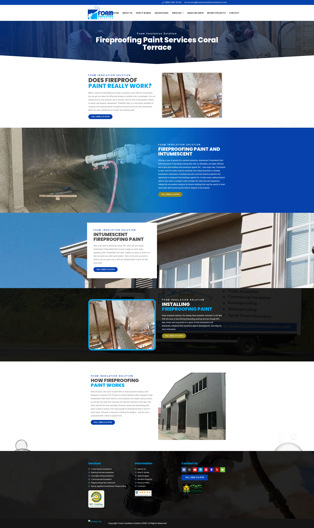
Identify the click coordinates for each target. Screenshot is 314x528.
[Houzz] (222, 469)
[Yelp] (217, 469)
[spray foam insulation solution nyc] (100, 13)
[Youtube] (195, 469)
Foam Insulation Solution (129, 523)
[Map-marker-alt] (211, 469)
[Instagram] (189, 469)
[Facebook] (184, 469)
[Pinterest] (206, 469)
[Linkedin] (200, 469)
